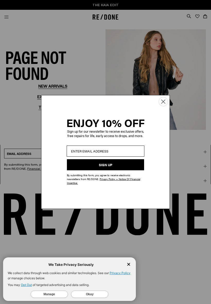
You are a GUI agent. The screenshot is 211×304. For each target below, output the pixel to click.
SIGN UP (105, 164)
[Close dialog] (163, 101)
